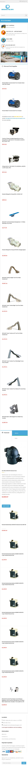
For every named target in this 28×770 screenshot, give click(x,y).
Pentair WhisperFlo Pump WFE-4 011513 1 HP (12, 194)
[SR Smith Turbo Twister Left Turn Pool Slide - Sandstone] (14, 325)
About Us (4, 734)
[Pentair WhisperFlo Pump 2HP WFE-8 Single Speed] (14, 242)
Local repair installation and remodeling (12, 727)
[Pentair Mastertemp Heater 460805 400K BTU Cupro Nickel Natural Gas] (14, 545)
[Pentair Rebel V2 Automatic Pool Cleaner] (14, 103)
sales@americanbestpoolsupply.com (15, 118)
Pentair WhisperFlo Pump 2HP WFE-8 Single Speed (13, 249)
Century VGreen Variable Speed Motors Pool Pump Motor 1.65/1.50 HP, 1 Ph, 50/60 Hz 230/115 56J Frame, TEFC (13, 140)
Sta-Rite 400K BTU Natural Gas (9, 470)
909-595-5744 (18, 116)
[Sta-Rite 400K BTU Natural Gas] (14, 455)
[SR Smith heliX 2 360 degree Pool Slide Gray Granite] (14, 409)
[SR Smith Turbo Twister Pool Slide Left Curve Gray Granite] (14, 381)
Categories (6, 20)
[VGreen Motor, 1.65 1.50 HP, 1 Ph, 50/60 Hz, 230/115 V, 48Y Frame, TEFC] (14, 158)
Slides (16, 438)
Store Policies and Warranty (9, 739)
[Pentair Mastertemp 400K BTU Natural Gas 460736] (14, 515)
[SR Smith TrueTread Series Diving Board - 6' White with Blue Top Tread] (14, 214)
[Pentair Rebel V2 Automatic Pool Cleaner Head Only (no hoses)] (14, 75)
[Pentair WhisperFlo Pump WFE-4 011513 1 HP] (14, 186)
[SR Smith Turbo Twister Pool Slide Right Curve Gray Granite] (14, 353)
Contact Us (4, 736)
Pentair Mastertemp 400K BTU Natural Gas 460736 (14, 524)
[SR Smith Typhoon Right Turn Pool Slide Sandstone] (14, 270)
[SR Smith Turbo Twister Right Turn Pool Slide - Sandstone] (14, 298)
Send (24, 763)
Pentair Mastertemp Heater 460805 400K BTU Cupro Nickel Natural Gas (12, 554)
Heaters (16, 433)
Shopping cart (23, 1)
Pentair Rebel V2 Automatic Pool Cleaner (12, 110)
